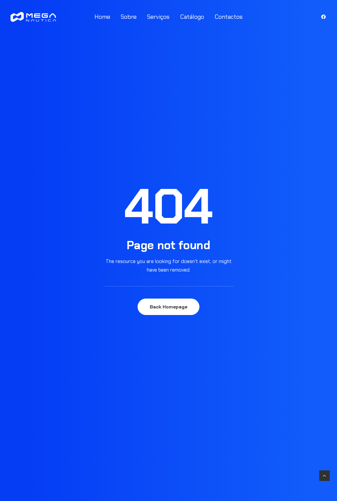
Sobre (129, 17)
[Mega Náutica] (33, 17)
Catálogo (192, 17)
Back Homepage (168, 307)
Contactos (229, 17)
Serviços (158, 17)
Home (102, 17)
